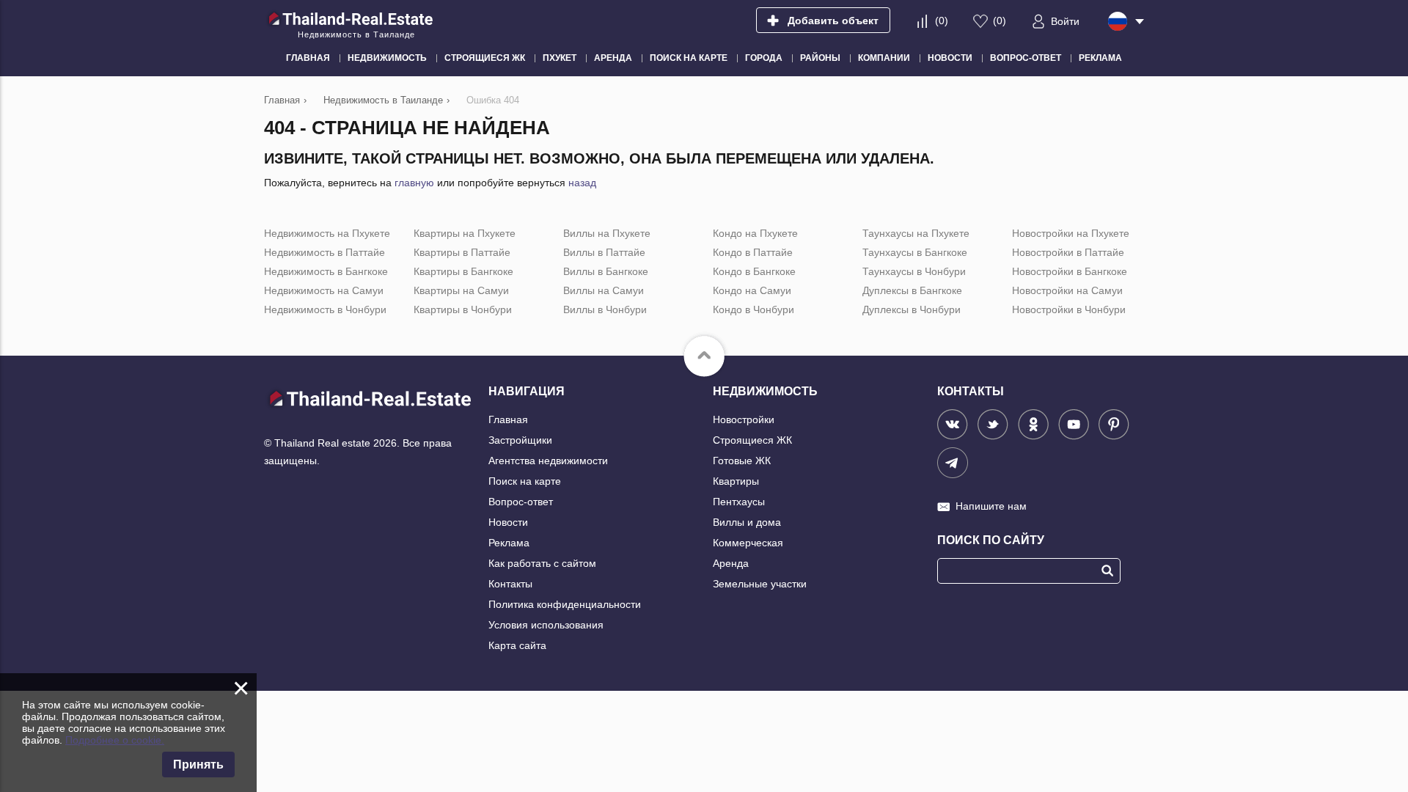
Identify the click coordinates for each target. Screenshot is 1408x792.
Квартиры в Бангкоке (463, 271)
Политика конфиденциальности (564, 604)
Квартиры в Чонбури (463, 309)
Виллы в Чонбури (605, 309)
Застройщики (520, 440)
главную (414, 182)
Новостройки (743, 419)
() (941, 20)
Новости (508, 522)
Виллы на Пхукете (606, 233)
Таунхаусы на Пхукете (915, 233)
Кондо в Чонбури (753, 309)
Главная (508, 419)
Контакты (510, 584)
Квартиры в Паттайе (462, 252)
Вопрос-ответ (520, 501)
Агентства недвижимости (548, 460)
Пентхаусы (739, 501)
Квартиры (736, 481)
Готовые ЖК (742, 460)
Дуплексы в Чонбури (911, 309)
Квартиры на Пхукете (465, 233)
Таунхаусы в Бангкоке (914, 252)
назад (582, 182)
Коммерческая (748, 543)
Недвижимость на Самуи (324, 290)
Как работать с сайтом (542, 563)
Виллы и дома (747, 522)
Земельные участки (760, 584)
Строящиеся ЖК (752, 440)
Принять (198, 764)
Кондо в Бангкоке (754, 271)
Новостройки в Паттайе (1068, 252)
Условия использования (546, 625)
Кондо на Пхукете (755, 233)
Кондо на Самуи (752, 290)
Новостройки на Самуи (1067, 290)
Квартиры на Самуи (461, 290)
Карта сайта (517, 645)
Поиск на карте (524, 481)
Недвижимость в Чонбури (325, 309)
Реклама (508, 543)
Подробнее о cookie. (114, 740)
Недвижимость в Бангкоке (326, 271)
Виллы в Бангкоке (605, 271)
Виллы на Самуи (603, 290)
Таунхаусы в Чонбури (914, 271)
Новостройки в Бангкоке (1069, 271)
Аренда (731, 563)
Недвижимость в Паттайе (324, 252)
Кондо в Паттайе (753, 252)
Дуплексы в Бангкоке (912, 290)
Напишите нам (991, 506)
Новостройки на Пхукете (1070, 233)
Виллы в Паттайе (604, 252)
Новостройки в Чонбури (1069, 309)
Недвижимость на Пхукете (327, 233)
